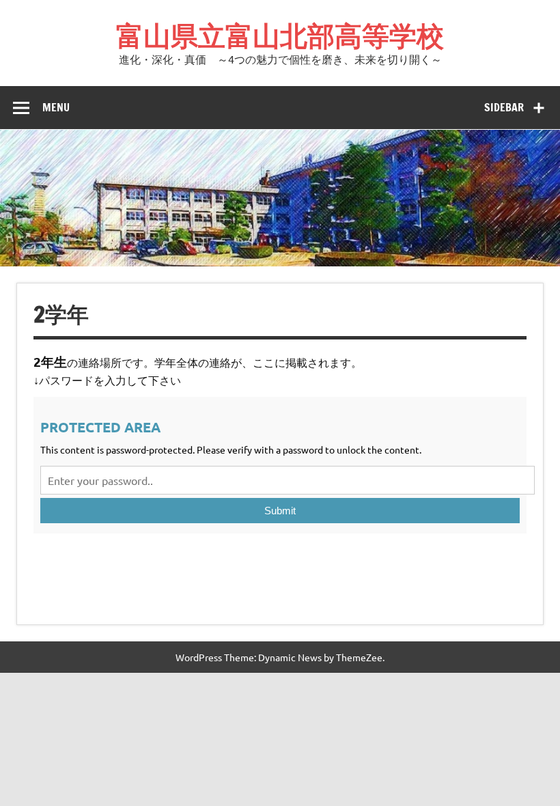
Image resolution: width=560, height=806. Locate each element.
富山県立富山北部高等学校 (280, 35)
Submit (280, 510)
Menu (56, 107)
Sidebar (504, 107)
